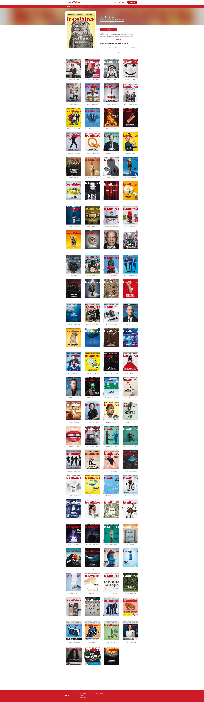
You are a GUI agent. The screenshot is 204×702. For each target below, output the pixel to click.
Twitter (83, 695)
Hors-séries (90, 6)
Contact (69, 695)
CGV (68, 693)
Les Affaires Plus (80, 6)
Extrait (112, 23)
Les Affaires (70, 6)
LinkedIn (83, 697)
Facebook (83, 693)
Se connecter (108, 29)
